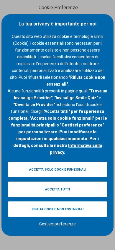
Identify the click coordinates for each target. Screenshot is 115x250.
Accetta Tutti (57, 189)
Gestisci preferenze (57, 224)
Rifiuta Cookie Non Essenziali (57, 209)
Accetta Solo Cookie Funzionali (57, 170)
